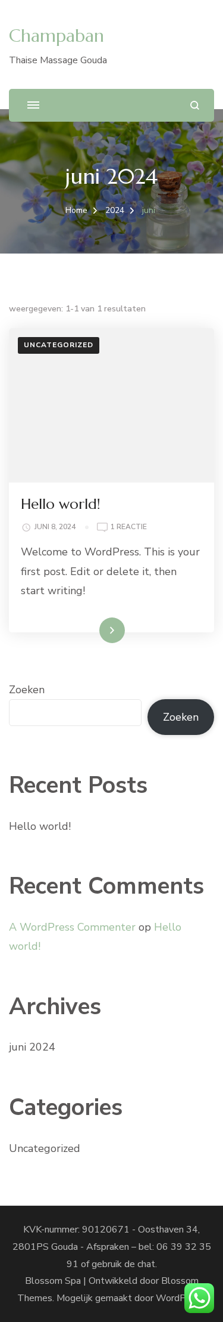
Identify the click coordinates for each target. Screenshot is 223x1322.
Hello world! (60, 504)
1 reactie (129, 527)
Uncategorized (58, 345)
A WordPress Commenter (72, 927)
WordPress (180, 1298)
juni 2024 (32, 1047)
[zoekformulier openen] (194, 105)
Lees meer (93, 630)
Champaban (56, 35)
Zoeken (27, 689)
